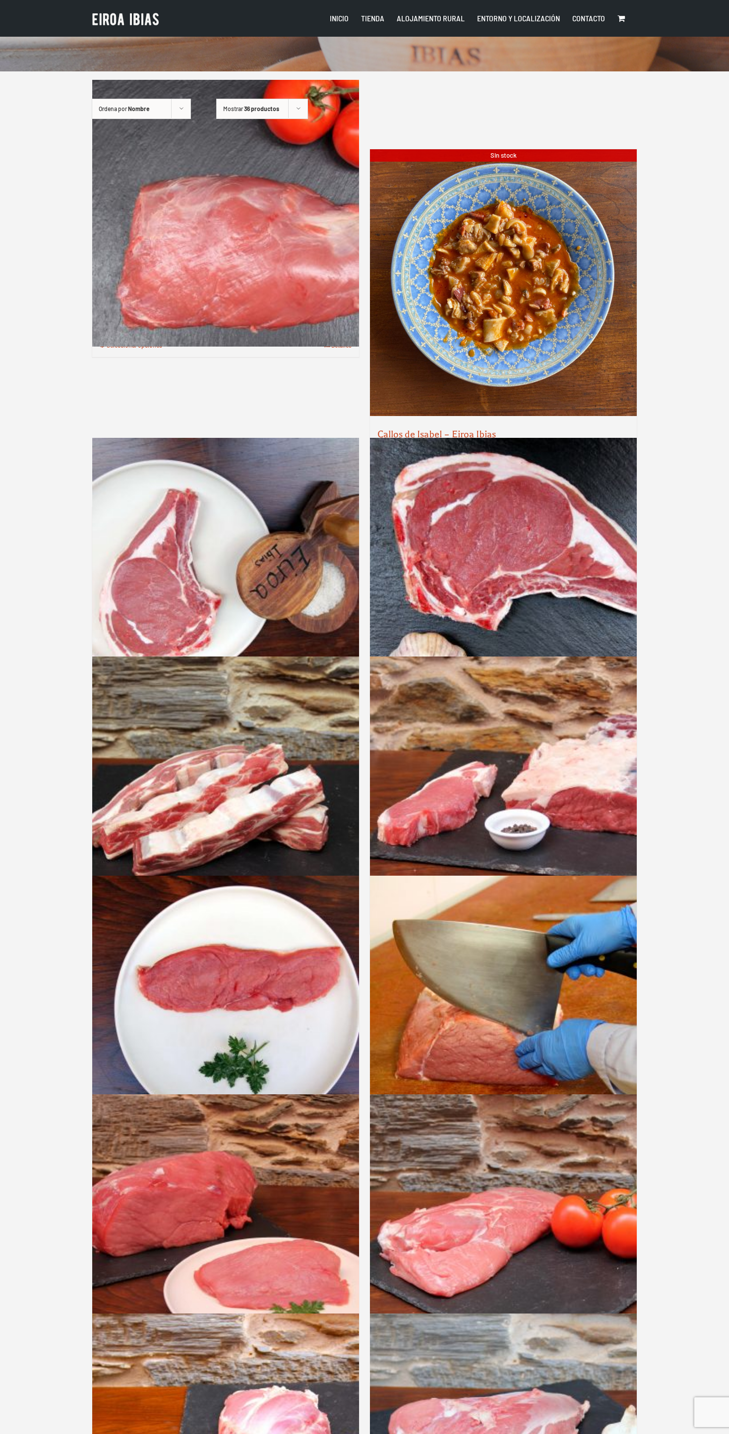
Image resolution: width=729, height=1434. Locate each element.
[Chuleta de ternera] (225, 571)
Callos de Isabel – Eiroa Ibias (436, 434)
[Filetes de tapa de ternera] (225, 1228)
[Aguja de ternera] (225, 213)
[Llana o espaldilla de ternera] (503, 1228)
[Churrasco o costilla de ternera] (225, 790)
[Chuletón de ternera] (503, 571)
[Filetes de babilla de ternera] (225, 1009)
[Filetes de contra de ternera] (503, 1009)
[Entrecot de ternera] (503, 790)
